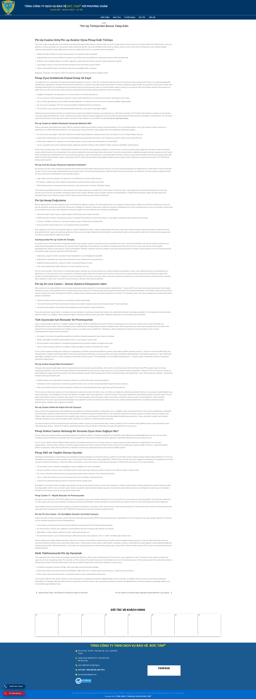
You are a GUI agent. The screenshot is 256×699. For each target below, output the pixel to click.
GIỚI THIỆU (105, 17)
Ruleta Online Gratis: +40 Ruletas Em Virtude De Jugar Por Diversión (63, 593)
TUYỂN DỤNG (129, 17)
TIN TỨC (142, 17)
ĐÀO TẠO (117, 17)
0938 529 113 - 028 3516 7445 (98, 658)
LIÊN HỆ (152, 17)
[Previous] (41, 625)
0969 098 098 (91, 670)
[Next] (215, 625)
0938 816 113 (87, 665)
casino (104, 23)
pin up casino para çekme (119, 118)
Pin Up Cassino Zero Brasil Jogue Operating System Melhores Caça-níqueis (142, 593)
